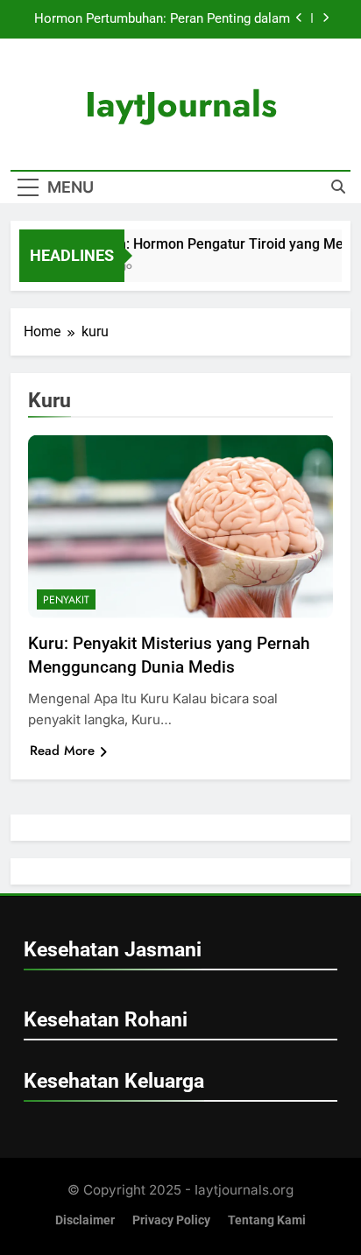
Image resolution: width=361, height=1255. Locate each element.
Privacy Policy (171, 1220)
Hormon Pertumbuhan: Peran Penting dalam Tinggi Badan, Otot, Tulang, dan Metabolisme (160, 19)
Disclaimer (85, 1220)
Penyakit (66, 600)
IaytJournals (181, 104)
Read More (62, 750)
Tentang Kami (267, 1220)
